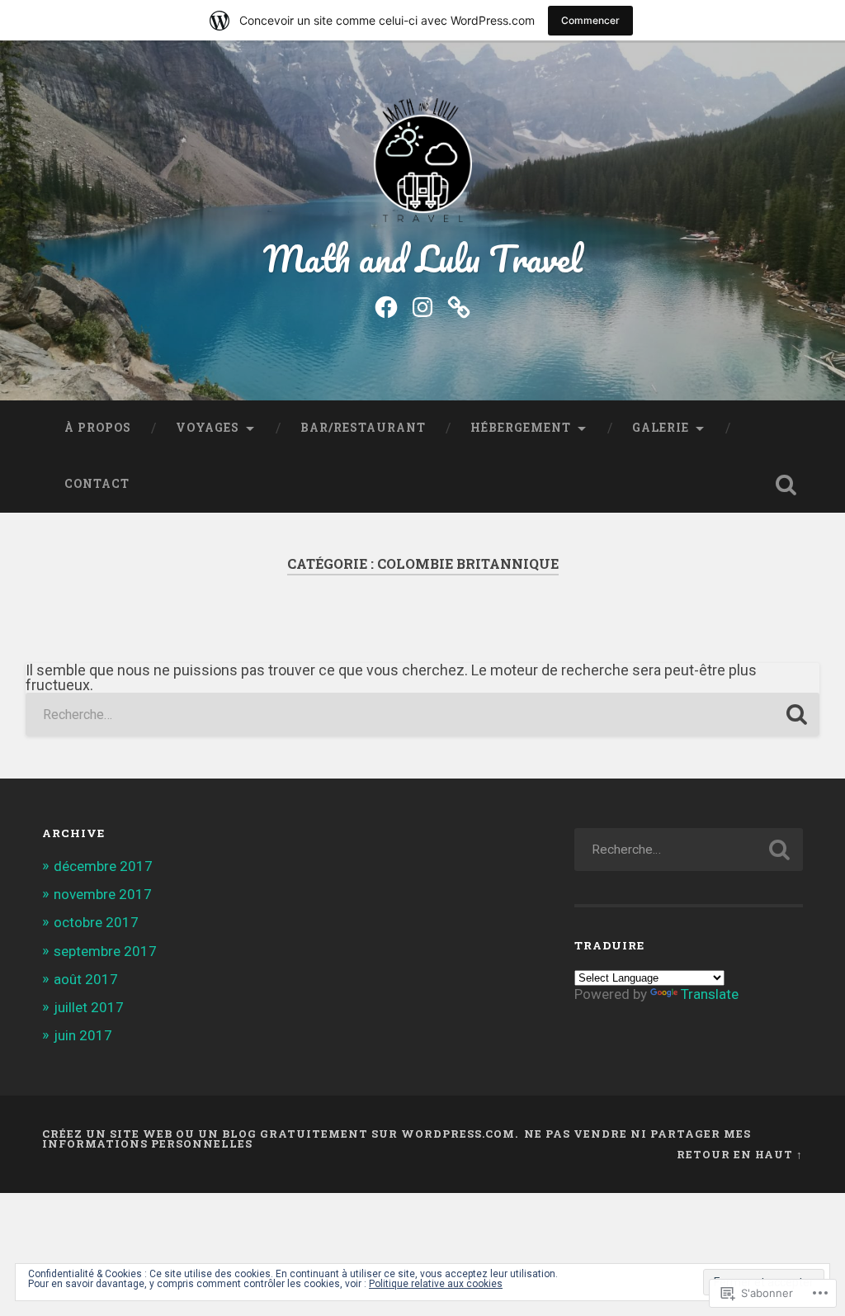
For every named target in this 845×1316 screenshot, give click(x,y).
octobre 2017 (96, 922)
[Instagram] (422, 305)
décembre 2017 (103, 866)
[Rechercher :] (423, 714)
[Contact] (459, 305)
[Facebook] (386, 305)
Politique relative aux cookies (436, 1284)
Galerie (660, 427)
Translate (710, 994)
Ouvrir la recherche (786, 485)
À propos (97, 427)
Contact (97, 483)
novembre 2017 (103, 894)
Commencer (590, 20)
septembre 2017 (105, 951)
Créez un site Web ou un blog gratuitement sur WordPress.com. (280, 1133)
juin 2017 (83, 1035)
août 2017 (86, 979)
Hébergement (520, 427)
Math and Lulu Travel (423, 258)
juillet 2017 (89, 1007)
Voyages (207, 427)
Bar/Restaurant (363, 427)
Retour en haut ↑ (740, 1154)
